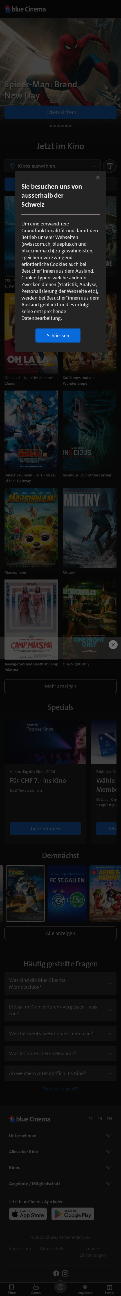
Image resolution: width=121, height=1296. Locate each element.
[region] (60, 261)
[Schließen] (98, 177)
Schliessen (58, 335)
